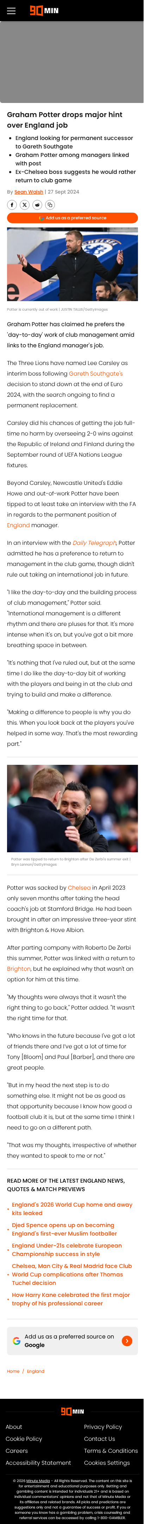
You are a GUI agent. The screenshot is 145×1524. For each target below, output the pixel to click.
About (14, 1427)
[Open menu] (11, 10)
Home (13, 1371)
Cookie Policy (24, 1439)
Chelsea (79, 888)
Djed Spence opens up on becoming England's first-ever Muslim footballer (64, 1229)
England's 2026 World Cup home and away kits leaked (72, 1209)
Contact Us (99, 1439)
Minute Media (38, 1480)
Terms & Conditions (111, 1451)
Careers (17, 1451)
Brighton (19, 969)
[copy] (50, 205)
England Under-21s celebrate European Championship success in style (67, 1250)
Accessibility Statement (38, 1463)
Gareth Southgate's (96, 374)
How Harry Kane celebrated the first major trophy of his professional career (71, 1299)
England (18, 525)
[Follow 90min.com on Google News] (127, 1341)
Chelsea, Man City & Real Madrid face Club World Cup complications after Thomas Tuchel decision (72, 1274)
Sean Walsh (28, 191)
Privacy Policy (103, 1427)
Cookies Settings (107, 1463)
